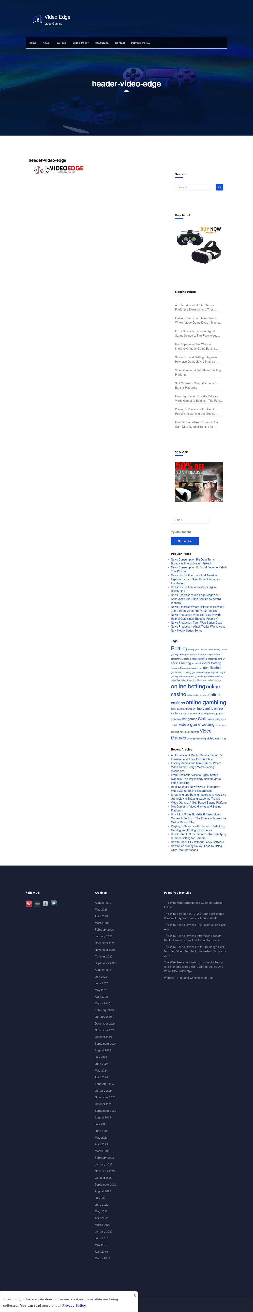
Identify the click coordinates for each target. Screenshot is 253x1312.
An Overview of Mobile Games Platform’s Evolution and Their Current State (194, 307)
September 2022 (105, 1184)
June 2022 (102, 1204)
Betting (179, 648)
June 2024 (102, 1064)
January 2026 (103, 936)
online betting (188, 686)
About (47, 43)
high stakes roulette (213, 676)
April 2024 (101, 1077)
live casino (191, 680)
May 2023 (101, 1137)
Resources (102, 43)
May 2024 (101, 1070)
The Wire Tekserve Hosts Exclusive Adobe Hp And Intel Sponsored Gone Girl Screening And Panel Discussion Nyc (193, 966)
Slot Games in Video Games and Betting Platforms (196, 385)
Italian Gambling (178, 680)
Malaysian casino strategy (209, 680)
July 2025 (101, 976)
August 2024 (103, 1050)
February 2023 (104, 1157)
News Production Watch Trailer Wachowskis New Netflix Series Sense (198, 628)
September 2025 (105, 963)
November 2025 (105, 950)
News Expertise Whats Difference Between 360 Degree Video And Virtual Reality (197, 609)
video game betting (197, 724)
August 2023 (103, 1117)
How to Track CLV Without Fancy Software (197, 842)
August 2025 (103, 970)
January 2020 (103, 1231)
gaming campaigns (216, 672)
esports (195, 663)
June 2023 (102, 1131)
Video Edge (57, 16)
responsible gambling (214, 713)
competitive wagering (181, 658)
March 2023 (102, 1151)
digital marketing (199, 658)
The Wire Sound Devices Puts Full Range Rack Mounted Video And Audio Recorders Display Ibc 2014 (195, 951)
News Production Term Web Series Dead (196, 622)
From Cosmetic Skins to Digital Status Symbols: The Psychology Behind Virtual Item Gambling (196, 333)
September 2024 (105, 1043)
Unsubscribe (183, 532)
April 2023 (101, 1144)
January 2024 (103, 1090)
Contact (120, 43)
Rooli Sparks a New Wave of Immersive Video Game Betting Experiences (195, 346)
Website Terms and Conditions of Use (188, 978)
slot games (189, 718)
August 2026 (103, 903)
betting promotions (197, 649)
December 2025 (105, 943)
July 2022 (101, 1198)
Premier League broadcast (191, 713)
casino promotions (187, 654)
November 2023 (105, 1097)
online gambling (206, 702)
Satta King (176, 719)
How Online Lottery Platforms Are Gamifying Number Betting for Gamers (196, 424)
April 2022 (101, 1218)
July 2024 (101, 1057)
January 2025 (103, 1017)
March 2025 (102, 1003)
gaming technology (180, 676)
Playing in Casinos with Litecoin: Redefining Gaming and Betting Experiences (195, 411)
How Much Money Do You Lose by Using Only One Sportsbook (196, 848)
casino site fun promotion (208, 654)
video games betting (196, 738)
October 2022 (103, 1178)
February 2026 (104, 929)
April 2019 (101, 1251)
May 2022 (101, 1211)
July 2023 (101, 1124)
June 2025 (102, 983)
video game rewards (189, 731)
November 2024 (105, 1030)
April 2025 (101, 997)
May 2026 (101, 909)
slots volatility (214, 719)
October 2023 (103, 1104)
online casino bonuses (197, 695)
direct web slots (215, 658)
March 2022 (102, 1225)
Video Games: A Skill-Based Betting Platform (198, 372)
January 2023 (103, 1164)
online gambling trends (181, 708)
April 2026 (101, 916)
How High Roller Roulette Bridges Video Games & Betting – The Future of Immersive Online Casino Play (199, 398)
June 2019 (102, 1238)
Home (32, 43)
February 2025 (104, 1010)
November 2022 (105, 1171)
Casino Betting (213, 649)
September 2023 (105, 1111)
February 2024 (104, 1084)
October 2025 (103, 956)
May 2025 (101, 990)
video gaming (216, 738)
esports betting (210, 663)
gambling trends (194, 667)
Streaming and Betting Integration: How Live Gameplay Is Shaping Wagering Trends (197, 359)
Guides (61, 43)
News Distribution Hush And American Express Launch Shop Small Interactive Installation (195, 579)
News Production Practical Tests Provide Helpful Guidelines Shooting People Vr (196, 616)
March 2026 (102, 923)
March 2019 (102, 1258)
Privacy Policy (140, 43)
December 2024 (105, 1023)
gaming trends (196, 676)
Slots (202, 718)
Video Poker (81, 43)
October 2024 (103, 1037)
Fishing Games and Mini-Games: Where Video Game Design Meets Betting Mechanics (197, 320)
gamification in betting (181, 672)
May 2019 (101, 1245)
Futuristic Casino (179, 667)
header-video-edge (47, 160)
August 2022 (103, 1191)
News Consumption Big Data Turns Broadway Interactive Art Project (193, 561)
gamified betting (199, 672)
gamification (212, 667)
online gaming (203, 708)
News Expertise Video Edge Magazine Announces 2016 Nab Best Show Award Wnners (196, 599)
